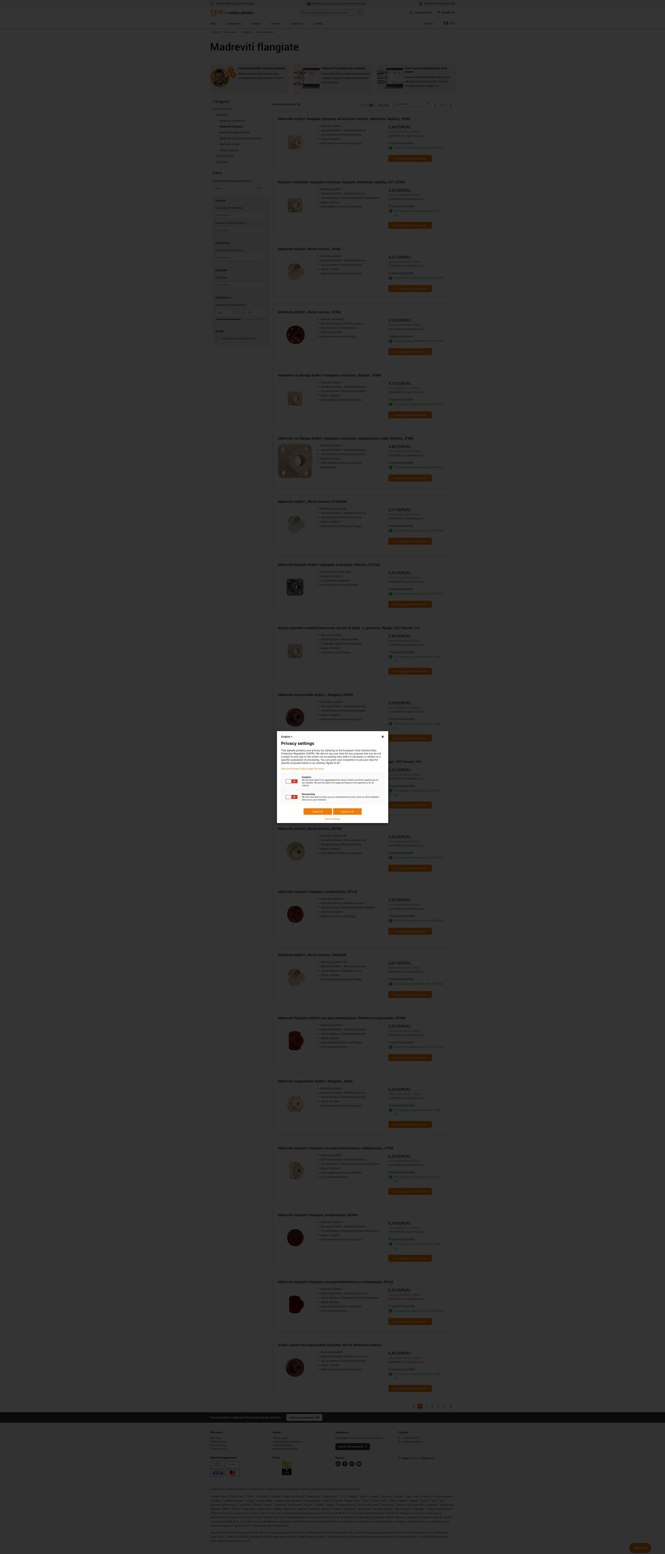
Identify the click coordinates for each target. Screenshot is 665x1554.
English (285, 736)
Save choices (332, 818)
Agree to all (347, 811)
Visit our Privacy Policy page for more (302, 768)
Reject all (318, 811)
